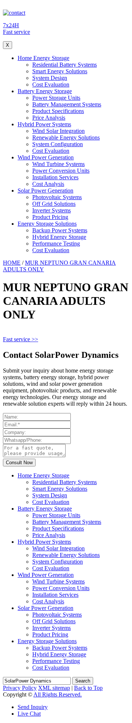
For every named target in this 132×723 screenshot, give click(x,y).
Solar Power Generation (45, 190)
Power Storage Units (56, 98)
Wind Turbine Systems (58, 164)
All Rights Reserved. (57, 694)
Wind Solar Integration (58, 131)
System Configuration (57, 144)
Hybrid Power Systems (44, 124)
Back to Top (88, 688)
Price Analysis (48, 117)
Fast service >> (20, 339)
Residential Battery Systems (64, 64)
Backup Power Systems (59, 230)
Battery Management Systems (66, 104)
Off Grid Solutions (54, 204)
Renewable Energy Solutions (66, 137)
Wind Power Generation (46, 157)
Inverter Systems (51, 210)
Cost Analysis (48, 184)
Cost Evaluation (50, 84)
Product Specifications (58, 111)
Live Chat (29, 713)
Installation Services (55, 177)
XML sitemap (54, 688)
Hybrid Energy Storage (59, 237)
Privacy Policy (20, 688)
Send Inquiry (33, 707)
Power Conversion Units (60, 170)
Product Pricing (50, 217)
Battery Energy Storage (45, 91)
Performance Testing (56, 243)
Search (82, 681)
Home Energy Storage (43, 58)
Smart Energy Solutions (59, 71)
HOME (12, 263)
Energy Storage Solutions (47, 224)
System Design (49, 78)
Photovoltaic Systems (57, 197)
